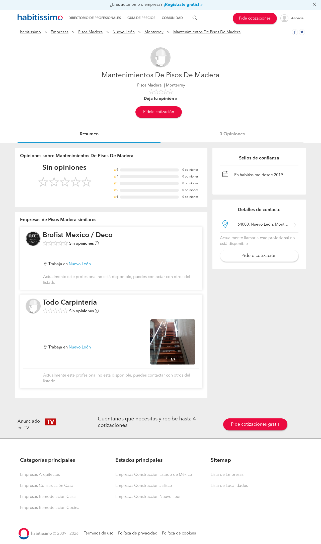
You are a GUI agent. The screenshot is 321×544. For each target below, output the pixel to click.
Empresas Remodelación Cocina (49, 508)
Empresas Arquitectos (40, 475)
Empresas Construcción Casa (46, 486)
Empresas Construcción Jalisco (143, 486)
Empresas (59, 32)
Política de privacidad (137, 533)
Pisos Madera (90, 32)
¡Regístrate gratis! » (183, 5)
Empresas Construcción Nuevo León (148, 497)
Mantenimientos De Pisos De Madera (207, 32)
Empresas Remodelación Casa (48, 497)
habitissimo (30, 32)
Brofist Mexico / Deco (78, 235)
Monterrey (154, 32)
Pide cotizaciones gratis (255, 424)
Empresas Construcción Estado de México (153, 475)
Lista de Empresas (227, 475)
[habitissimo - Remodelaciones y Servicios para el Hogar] (40, 17)
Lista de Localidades (229, 486)
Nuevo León (124, 32)
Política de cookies (179, 533)
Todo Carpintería (70, 302)
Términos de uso (99, 533)
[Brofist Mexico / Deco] (33, 238)
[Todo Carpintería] (33, 306)
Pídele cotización (158, 112)
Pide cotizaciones (255, 19)
